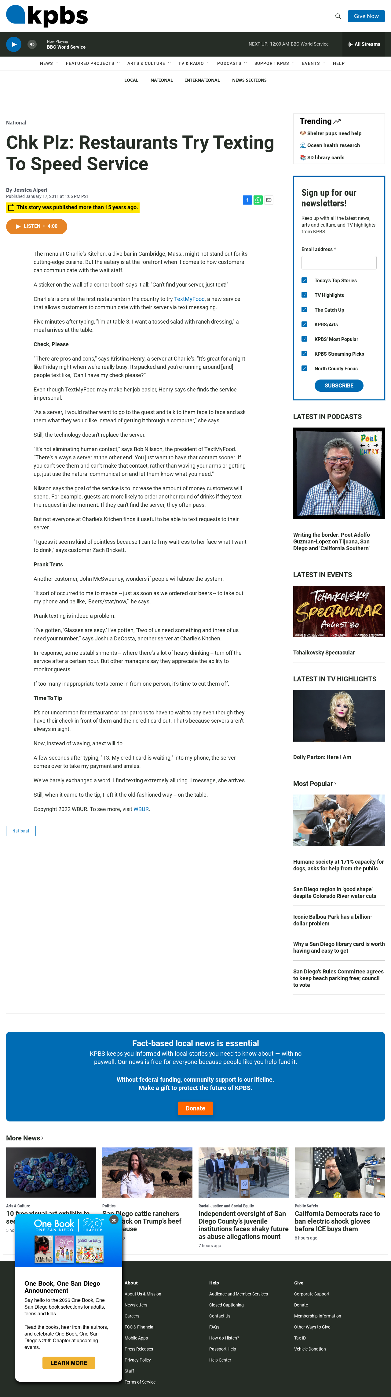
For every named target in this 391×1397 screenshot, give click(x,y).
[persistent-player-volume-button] (32, 44)
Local (131, 80)
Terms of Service (140, 1382)
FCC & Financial (139, 1327)
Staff (129, 1371)
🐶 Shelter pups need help (331, 133)
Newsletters (136, 1305)
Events (311, 63)
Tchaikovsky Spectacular (324, 652)
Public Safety (306, 1205)
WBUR (141, 809)
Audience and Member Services (238, 1293)
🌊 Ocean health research (330, 145)
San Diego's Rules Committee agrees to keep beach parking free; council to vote (338, 978)
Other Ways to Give (312, 1327)
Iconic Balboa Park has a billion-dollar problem (332, 920)
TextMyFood (189, 299)
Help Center (220, 1360)
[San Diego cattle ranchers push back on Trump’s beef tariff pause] (147, 1172)
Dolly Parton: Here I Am (322, 757)
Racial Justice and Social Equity (226, 1205)
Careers (132, 1316)
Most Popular (313, 783)
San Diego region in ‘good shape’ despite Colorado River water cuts (334, 892)
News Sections (249, 80)
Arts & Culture (146, 63)
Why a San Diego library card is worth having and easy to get (339, 947)
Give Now (366, 16)
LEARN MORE (68, 1363)
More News (23, 1138)
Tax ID (300, 1338)
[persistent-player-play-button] (13, 44)
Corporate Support (312, 1293)
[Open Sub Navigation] (57, 63)
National (162, 80)
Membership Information (317, 1316)
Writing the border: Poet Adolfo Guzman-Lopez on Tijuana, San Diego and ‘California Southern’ (331, 541)
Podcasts (229, 63)
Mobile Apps (136, 1338)
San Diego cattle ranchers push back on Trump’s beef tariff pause (141, 1221)
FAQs (214, 1327)
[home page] (47, 16)
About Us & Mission (143, 1293)
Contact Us (219, 1316)
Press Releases (139, 1349)
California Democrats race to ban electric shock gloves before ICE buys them (337, 1221)
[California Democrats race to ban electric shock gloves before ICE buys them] (340, 1172)
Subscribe (339, 385)
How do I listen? (224, 1338)
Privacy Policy (138, 1360)
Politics (108, 1205)
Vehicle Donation (310, 1349)
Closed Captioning (226, 1305)
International (202, 80)
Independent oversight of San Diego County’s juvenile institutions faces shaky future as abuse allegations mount (244, 1225)
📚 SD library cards (322, 157)
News (46, 63)
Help (339, 63)
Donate (195, 1108)
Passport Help (222, 1349)
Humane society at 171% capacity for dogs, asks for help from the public (338, 865)
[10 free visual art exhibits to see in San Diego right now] (51, 1172)
